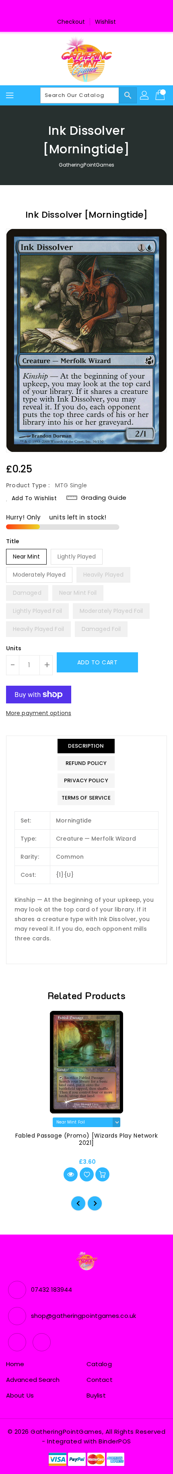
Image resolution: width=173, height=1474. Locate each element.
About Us (20, 1395)
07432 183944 (51, 1289)
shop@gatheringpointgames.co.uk (83, 1315)
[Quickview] (71, 1174)
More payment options (38, 713)
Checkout (71, 22)
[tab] (86, 746)
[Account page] (145, 95)
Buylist (96, 1395)
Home (15, 1364)
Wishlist (105, 22)
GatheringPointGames (87, 164)
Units (14, 648)
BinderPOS (115, 1441)
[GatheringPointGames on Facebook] (79, 9)
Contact (99, 1379)
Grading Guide (104, 498)
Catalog (99, 1364)
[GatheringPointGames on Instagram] (94, 9)
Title (13, 541)
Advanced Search (33, 1379)
